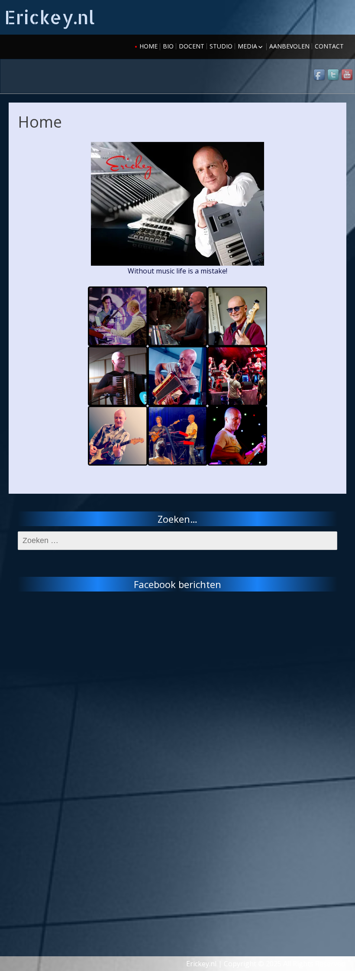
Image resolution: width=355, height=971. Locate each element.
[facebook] (320, 75)
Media (247, 46)
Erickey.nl (49, 17)
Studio (221, 46)
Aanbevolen (289, 46)
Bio (168, 46)
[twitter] (334, 75)
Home (148, 46)
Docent (191, 46)
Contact (329, 46)
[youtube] (348, 75)
